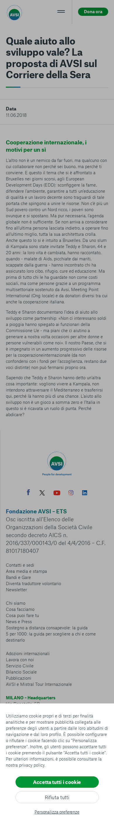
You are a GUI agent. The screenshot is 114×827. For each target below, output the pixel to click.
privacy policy (31, 765)
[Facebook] (28, 493)
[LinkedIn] (84, 493)
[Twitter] (42, 493)
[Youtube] (57, 493)
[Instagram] (70, 493)
